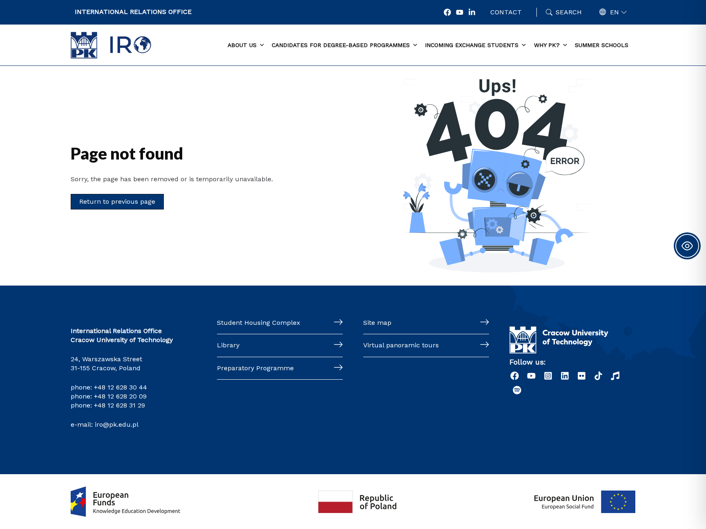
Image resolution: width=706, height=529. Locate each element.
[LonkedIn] (472, 12)
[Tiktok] (598, 376)
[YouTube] (459, 12)
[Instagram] (548, 376)
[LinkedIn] (565, 376)
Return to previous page (117, 201)
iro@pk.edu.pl (117, 424)
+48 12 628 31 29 (119, 405)
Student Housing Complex (258, 322)
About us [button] (242, 45)
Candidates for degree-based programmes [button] (341, 45)
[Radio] (615, 376)
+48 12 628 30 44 (120, 387)
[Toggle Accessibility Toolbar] (687, 246)
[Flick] (581, 376)
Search (569, 12)
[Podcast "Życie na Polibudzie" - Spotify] (517, 390)
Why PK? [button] (547, 45)
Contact (506, 12)
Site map (377, 322)
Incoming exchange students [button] (471, 45)
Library (228, 345)
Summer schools (601, 45)
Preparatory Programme (255, 368)
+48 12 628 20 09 (120, 396)
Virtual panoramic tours (401, 345)
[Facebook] (447, 12)
